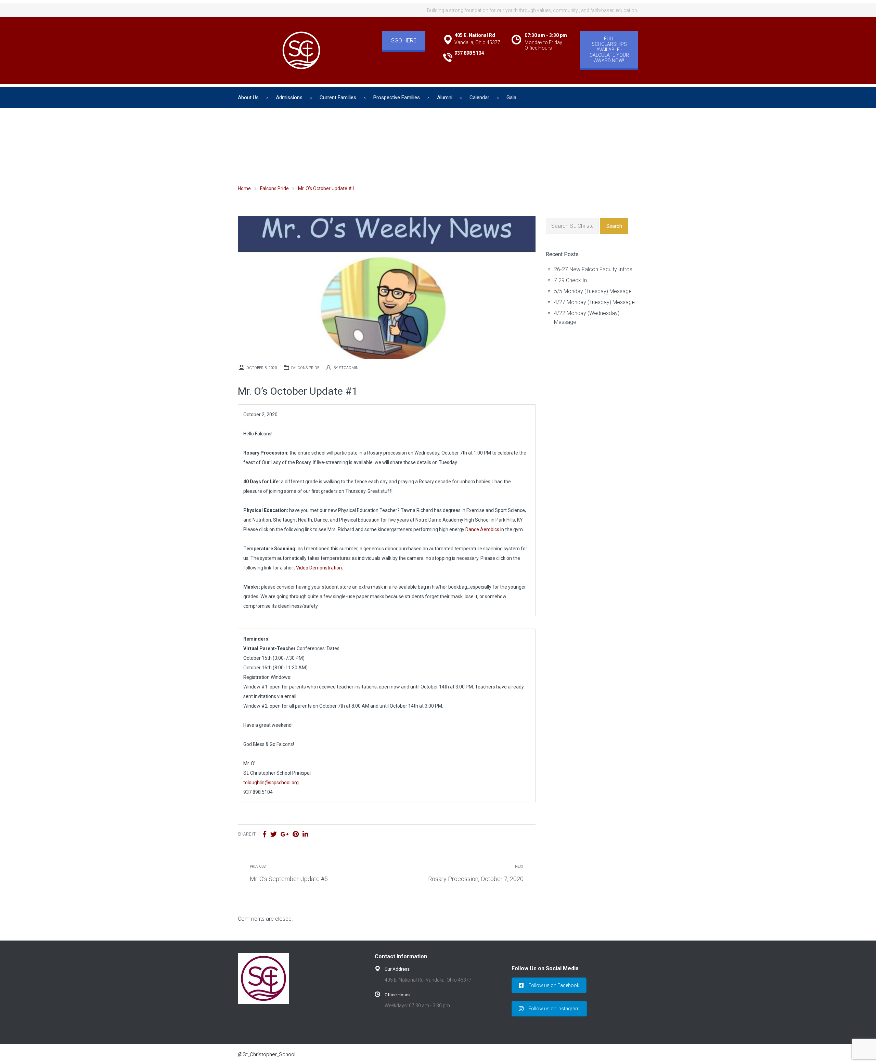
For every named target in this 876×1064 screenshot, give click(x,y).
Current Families (338, 97)
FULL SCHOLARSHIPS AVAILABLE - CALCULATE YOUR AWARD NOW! (609, 49)
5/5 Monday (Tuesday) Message (593, 291)
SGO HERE (403, 40)
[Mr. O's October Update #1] (387, 287)
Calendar (479, 97)
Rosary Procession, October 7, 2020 (476, 878)
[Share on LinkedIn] (305, 834)
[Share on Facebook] (264, 834)
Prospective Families (396, 97)
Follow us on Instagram (554, 1008)
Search (614, 226)
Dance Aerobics (482, 529)
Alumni (444, 97)
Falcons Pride (305, 368)
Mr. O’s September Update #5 (289, 878)
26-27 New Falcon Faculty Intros (593, 269)
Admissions (289, 97)
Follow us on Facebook (553, 985)
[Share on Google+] (285, 834)
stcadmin (349, 368)
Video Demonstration (319, 567)
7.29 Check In (570, 280)
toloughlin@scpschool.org (271, 782)
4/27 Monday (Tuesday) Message (594, 302)
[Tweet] (273, 834)
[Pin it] (296, 834)
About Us (248, 97)
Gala (511, 97)
